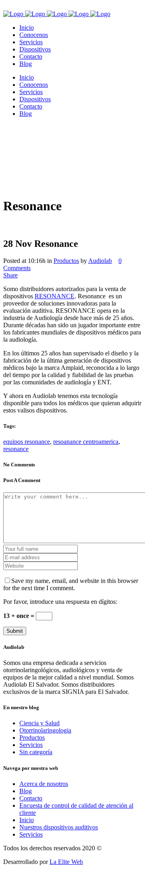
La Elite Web (66, 861)
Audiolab (100, 260)
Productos (66, 260)
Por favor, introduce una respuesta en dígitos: (60, 601)
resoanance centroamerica (85, 441)
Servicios (31, 744)
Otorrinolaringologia (45, 730)
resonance (16, 448)
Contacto (30, 798)
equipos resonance (26, 441)
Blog (25, 791)
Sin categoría (35, 752)
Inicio (26, 820)
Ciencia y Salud (39, 723)
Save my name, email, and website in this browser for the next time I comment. (70, 584)
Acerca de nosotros (43, 783)
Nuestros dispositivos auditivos (58, 827)
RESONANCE (55, 296)
